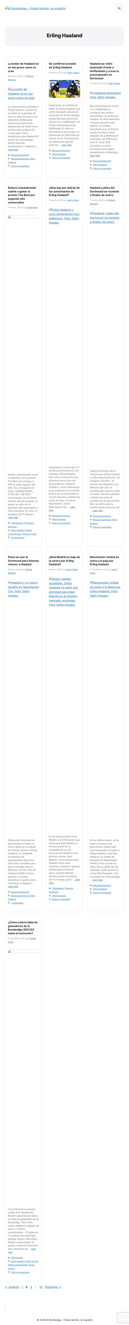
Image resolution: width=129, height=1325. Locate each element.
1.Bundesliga (17, 523)
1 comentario (17, 903)
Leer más (13, 149)
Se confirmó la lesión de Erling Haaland (62, 65)
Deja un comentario (20, 166)
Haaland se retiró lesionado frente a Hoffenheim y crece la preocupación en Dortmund (104, 71)
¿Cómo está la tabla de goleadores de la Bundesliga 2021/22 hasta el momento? (23, 928)
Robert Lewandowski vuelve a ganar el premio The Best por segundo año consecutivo (22, 195)
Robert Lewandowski (18, 1265)
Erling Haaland (59, 154)
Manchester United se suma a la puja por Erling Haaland (104, 560)
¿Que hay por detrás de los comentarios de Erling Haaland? (64, 191)
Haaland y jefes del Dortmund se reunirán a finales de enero (104, 191)
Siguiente (53, 1287)
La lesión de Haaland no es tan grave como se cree (23, 67)
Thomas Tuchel (29, 534)
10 (41, 1287)
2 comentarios (17, 537)
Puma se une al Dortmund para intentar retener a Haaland (23, 560)
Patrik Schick (32, 1261)
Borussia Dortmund (20, 155)
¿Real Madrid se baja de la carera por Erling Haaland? (64, 560)
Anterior (12, 1287)
